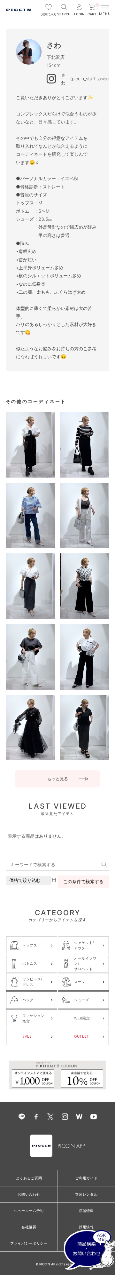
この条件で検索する (83, 881)
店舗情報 (86, 1210)
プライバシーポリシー (29, 1243)
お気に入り (48, 14)
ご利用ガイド (86, 1178)
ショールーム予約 (29, 1210)
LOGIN (79, 14)
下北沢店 (56, 57)
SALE (27, 1036)
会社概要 (28, 1227)
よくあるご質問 (29, 1178)
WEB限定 (82, 1018)
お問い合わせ (29, 1194)
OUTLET (81, 1036)
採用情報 (86, 1227)
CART (93, 10)
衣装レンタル (86, 1194)
